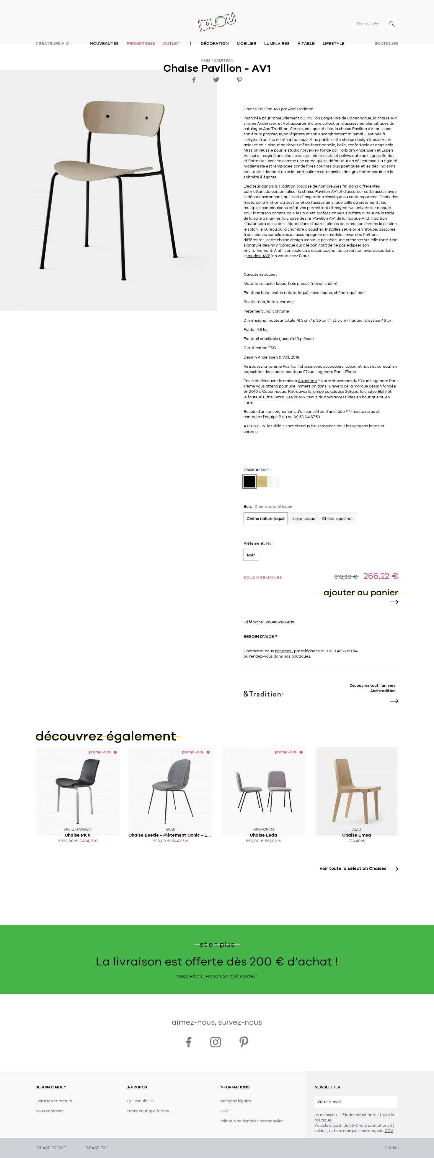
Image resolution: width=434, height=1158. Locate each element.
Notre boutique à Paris (148, 1111)
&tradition (307, 381)
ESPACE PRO (96, 1148)
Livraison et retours (53, 1101)
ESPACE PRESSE (50, 1148)
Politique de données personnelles (251, 1121)
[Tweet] (216, 79)
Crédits (392, 1148)
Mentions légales (235, 1101)
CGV (389, 1131)
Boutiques (386, 43)
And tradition (217, 60)
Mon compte (367, 23)
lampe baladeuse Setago (335, 391)
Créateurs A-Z (52, 43)
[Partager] (193, 80)
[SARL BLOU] (217, 18)
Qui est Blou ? (140, 1101)
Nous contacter (49, 1111)
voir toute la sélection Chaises (353, 868)
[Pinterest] (239, 80)
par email (283, 651)
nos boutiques (297, 656)
